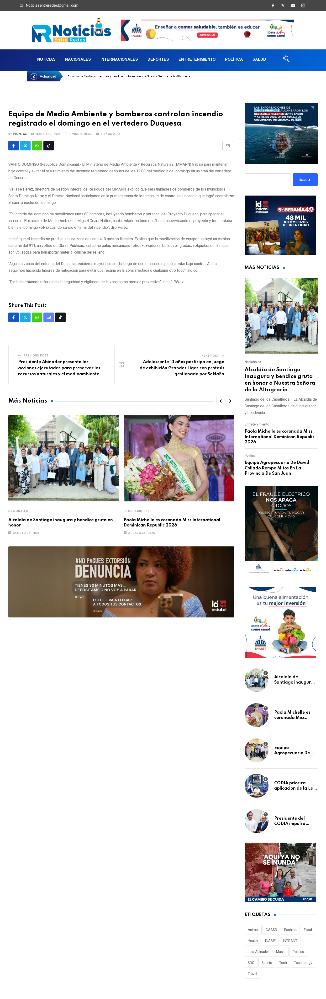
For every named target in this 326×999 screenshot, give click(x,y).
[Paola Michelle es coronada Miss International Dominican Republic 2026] (256, 715)
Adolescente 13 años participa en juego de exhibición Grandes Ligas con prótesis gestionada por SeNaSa (182, 368)
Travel (252, 974)
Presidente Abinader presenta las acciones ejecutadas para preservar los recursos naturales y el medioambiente (59, 368)
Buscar (305, 180)
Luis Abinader (258, 952)
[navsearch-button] (286, 60)
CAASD (271, 930)
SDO (251, 963)
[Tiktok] (48, 145)
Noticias (46, 59)
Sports (267, 963)
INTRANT (290, 941)
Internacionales (119, 59)
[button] (220, 401)
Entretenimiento (197, 59)
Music (280, 952)
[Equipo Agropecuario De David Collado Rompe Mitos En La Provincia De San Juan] (256, 750)
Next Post (210, 355)
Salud (259, 59)
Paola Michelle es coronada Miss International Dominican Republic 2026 (280, 436)
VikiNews (20, 134)
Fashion (290, 930)
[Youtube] (293, 5)
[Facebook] (273, 5)
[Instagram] (303, 5)
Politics (298, 952)
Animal (253, 930)
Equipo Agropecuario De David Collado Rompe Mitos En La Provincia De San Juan (277, 468)
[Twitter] (283, 5)
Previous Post (36, 355)
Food (308, 930)
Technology (303, 963)
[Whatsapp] (37, 145)
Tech (283, 963)
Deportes (158, 59)
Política (234, 59)
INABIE (270, 941)
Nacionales (78, 59)
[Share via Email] (227, 145)
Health (253, 941)
